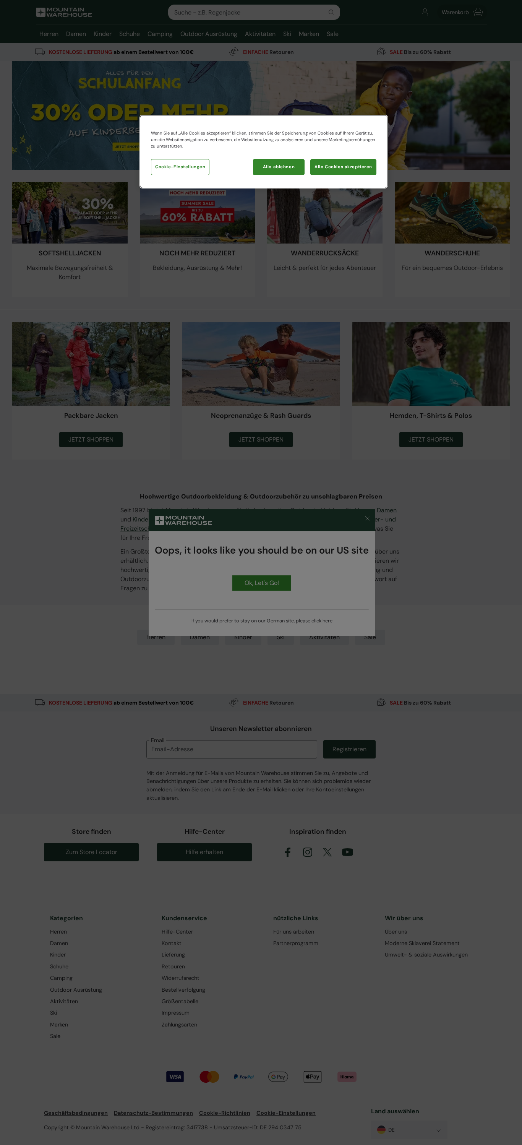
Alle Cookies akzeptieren (343, 167)
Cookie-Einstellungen (180, 167)
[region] (263, 151)
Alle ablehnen (279, 167)
